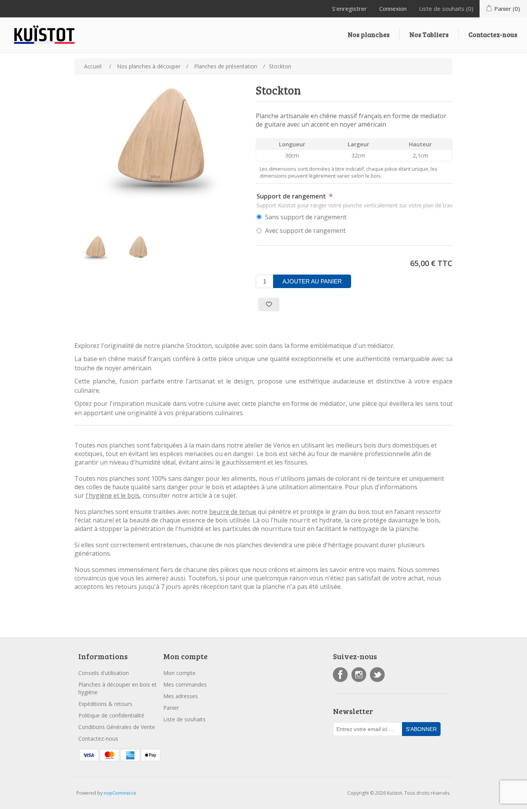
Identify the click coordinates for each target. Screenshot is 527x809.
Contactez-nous (492, 34)
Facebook (340, 674)
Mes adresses (180, 696)
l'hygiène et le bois (113, 495)
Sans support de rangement (305, 217)
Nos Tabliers (429, 34)
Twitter (377, 674)
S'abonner (421, 729)
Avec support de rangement (305, 230)
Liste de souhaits (184, 719)
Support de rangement (292, 196)
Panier (171, 707)
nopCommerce (120, 793)
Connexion (393, 8)
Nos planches (369, 34)
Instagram (358, 674)
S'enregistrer (349, 8)
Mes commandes (185, 684)
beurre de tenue (232, 511)
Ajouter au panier (312, 281)
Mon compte (179, 673)
